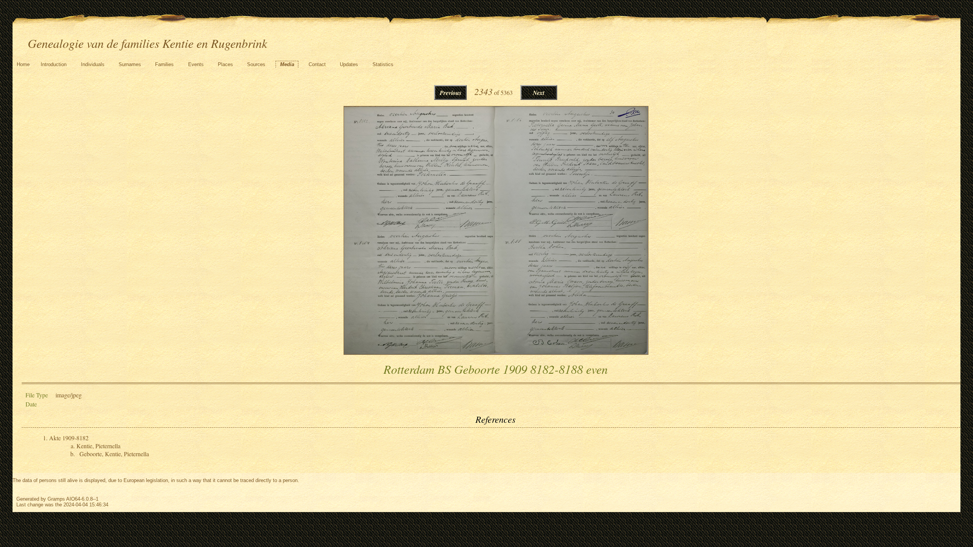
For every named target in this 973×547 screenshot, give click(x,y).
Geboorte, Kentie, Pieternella (114, 454)
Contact (317, 64)
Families (164, 64)
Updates (349, 64)
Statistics (382, 64)
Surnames (130, 64)
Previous (450, 93)
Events (196, 64)
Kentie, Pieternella (98, 446)
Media (287, 64)
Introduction (54, 64)
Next (538, 93)
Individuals (93, 64)
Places (225, 64)
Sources (256, 64)
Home (23, 64)
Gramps (56, 499)
